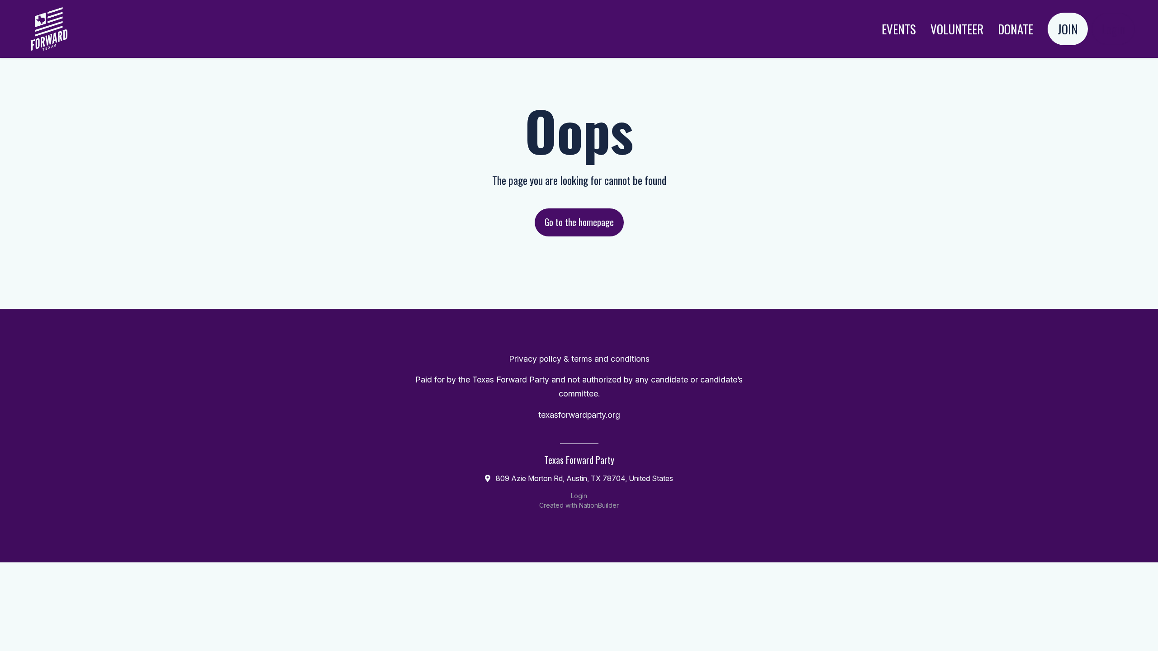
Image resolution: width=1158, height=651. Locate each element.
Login (1113, 29)
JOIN (1068, 29)
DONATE (1015, 29)
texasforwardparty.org (579, 415)
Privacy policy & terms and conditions (579, 358)
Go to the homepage (579, 222)
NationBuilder (599, 505)
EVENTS (899, 29)
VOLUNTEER (956, 29)
